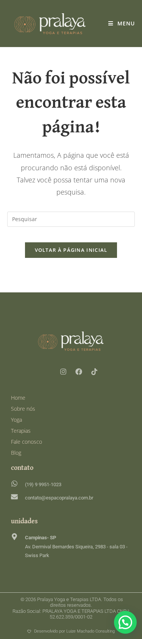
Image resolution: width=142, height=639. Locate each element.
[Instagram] (63, 371)
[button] (125, 622)
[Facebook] (79, 371)
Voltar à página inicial (71, 249)
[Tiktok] (94, 371)
